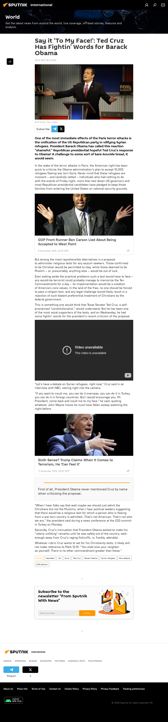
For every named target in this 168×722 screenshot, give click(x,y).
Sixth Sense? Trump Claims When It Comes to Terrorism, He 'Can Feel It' (75, 462)
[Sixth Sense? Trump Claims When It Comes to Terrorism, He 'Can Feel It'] (84, 435)
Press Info (22, 688)
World (39, 558)
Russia (33, 660)
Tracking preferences (134, 688)
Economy (46, 660)
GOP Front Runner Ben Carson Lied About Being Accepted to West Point (77, 242)
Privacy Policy (90, 688)
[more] (128, 250)
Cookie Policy (72, 688)
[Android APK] (13, 700)
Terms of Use (38, 688)
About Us (8, 688)
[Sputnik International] (16, 7)
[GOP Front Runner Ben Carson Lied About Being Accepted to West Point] (84, 215)
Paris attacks (124, 558)
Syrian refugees (108, 558)
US (59, 558)
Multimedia (95, 660)
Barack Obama (90, 558)
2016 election (42, 564)
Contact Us (55, 688)
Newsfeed (50, 558)
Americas (20, 660)
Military (60, 660)
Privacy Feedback (110, 688)
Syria (67, 558)
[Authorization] (146, 5)
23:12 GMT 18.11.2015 (45, 60)
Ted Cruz (77, 558)
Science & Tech (76, 660)
